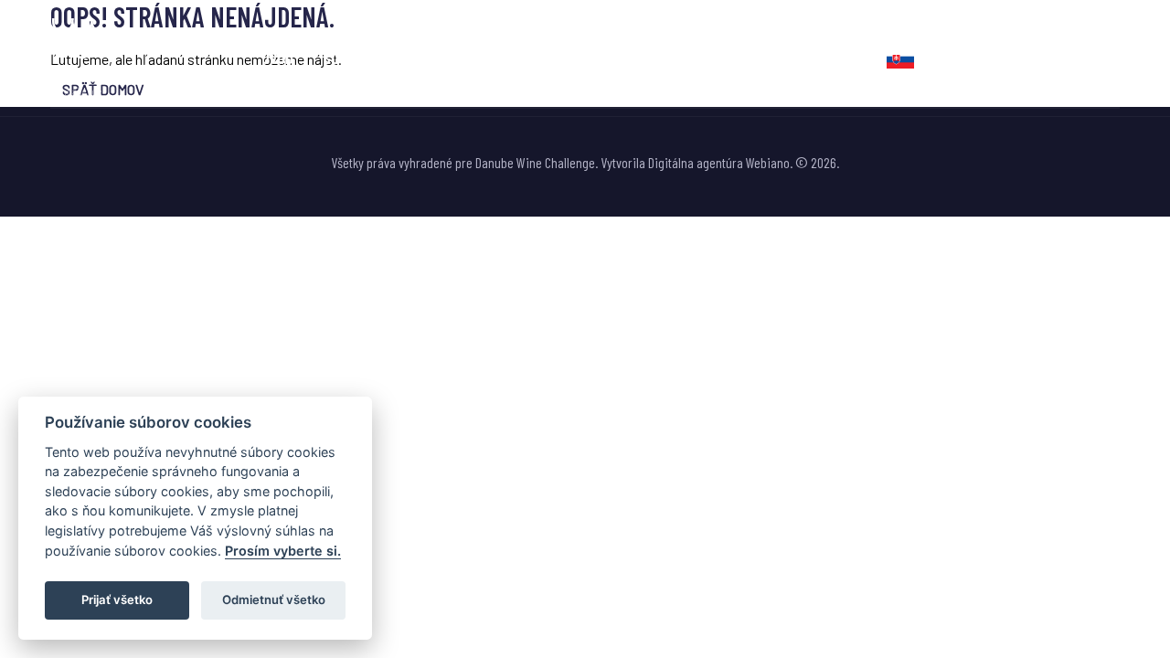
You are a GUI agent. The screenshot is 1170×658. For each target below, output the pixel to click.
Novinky (549, 58)
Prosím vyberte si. (283, 550)
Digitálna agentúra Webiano (719, 162)
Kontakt (829, 58)
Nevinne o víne (448, 58)
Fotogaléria (644, 58)
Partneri (743, 58)
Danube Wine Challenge (535, 162)
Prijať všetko (117, 599)
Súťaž (341, 58)
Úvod (277, 58)
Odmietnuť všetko (273, 599)
